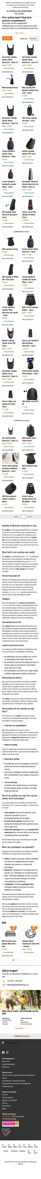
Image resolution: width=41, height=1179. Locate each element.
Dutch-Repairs (6, 1106)
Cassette (4, 1022)
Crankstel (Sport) (7, 1020)
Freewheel (5, 1024)
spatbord (27, 556)
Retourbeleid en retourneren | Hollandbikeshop (16, 1083)
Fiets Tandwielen (10, 18)
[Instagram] (7, 1052)
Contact (4, 1078)
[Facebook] (3, 1052)
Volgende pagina (37, 516)
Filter (8, 38)
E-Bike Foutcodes (7, 1086)
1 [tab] (13, 960)
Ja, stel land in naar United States (19, 11)
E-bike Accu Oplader (26, 1024)
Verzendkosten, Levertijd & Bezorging (13, 1081)
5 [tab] (18, 960)
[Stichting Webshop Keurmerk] (10, 1124)
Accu (22, 1020)
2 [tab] (14, 960)
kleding (32, 561)
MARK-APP (20, 1164)
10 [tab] (25, 960)
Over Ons (5, 1095)
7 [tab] (21, 960)
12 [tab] (27, 960)
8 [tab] (22, 960)
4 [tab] (17, 960)
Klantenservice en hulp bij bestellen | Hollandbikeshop (18, 1075)
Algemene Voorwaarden (9, 1100)
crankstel (18, 592)
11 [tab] (26, 960)
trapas (11, 592)
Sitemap (4, 1103)
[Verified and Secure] (6, 1132)
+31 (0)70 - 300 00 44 (14, 981)
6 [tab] (20, 960)
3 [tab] (16, 960)
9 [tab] (23, 960)
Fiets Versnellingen (10, 21)
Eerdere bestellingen (8, 1064)
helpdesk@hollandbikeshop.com (18, 985)
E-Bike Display (24, 1022)
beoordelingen (17, 1116)
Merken (4, 1109)
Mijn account (6, 1061)
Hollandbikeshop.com (24, 1162)
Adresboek (5, 1067)
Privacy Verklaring (7, 1097)
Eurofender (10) (12, 42)
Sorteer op (23, 39)
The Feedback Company (9, 1119)
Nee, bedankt (19, 14)
